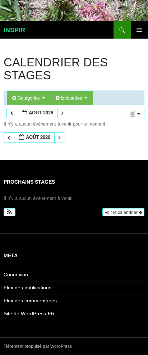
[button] (9, 212)
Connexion (16, 274)
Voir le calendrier (122, 212)
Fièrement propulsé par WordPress (38, 346)
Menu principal (139, 30)
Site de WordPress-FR (29, 313)
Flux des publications (27, 287)
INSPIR (14, 30)
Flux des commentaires (30, 300)
